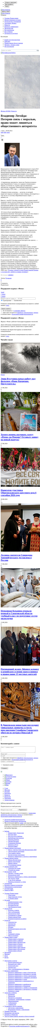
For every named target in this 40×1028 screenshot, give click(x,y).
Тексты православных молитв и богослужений (19, 1016)
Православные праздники (12, 848)
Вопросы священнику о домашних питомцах (22, 977)
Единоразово (7, 300)
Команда (7, 795)
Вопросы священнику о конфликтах (19, 984)
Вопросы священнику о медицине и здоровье (22, 989)
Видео (6, 957)
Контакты (7, 793)
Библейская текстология (16, 838)
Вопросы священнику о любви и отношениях (22, 987)
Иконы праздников (14, 861)
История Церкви (13, 903)
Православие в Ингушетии (16, 947)
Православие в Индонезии (16, 949)
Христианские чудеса (15, 897)
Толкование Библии (14, 843)
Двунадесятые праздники (16, 851)
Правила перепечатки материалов (15, 821)
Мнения (7, 954)
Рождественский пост (15, 962)
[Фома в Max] (6, 785)
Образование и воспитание (13, 887)
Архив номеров (9, 800)
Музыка (10, 927)
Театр (10, 932)
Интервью (7, 952)
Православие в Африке (15, 940)
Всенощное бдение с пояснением (18, 1009)
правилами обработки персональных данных (18, 814)
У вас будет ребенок (14, 880)
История (7, 900)
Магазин (7, 790)
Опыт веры (11, 895)
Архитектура (12, 922)
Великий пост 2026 (14, 964)
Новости (7, 25)
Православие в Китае (15, 951)
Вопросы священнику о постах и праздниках (22, 856)
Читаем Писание (13, 841)
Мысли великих (13, 935)
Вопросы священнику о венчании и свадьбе (22, 974)
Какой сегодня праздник (12, 40)
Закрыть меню (5, 11)
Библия (6, 831)
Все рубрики (8, 32)
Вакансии (7, 796)
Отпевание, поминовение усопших (19, 999)
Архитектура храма (14, 868)
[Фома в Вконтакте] (8, 775)
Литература (12, 924)
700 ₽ (2, 292)
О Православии (13, 898)
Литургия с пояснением (15, 1008)
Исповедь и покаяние (15, 998)
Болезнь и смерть (13, 910)
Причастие (11, 996)
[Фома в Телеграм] (8, 778)
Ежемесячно (18, 300)
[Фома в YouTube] (7, 781)
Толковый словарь (14, 934)
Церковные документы (11, 1013)
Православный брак (14, 917)
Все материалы (9, 30)
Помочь (7, 9)
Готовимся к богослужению (13, 1006)
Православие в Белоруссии (16, 942)
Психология (8, 908)
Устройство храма (14, 870)
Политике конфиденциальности (19, 1026)
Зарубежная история (14, 907)
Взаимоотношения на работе (17, 919)
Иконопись (11, 925)
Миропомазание (13, 1001)
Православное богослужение (13, 43)
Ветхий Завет (12, 834)
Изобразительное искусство (17, 929)
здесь (7, 305)
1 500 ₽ (3, 294)
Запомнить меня (8, 765)
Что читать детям (13, 878)
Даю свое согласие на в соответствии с (19, 313)
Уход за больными (14, 912)
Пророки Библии (13, 839)
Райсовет (7, 41)
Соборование (12, 1003)
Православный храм (10, 866)
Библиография (12, 846)
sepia (8, 132)
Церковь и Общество (11, 1014)
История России (13, 905)
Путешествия (8, 888)
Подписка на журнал (11, 33)
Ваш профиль (9, 4)
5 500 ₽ (3, 296)
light (2, 132)
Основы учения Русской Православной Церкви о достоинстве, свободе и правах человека (19, 271)
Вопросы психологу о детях (17, 882)
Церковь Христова (10, 1011)
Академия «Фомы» (10, 23)
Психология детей (14, 875)
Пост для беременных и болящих (18, 969)
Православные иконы (11, 858)
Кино (10, 930)
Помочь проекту (6, 308)
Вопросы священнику (11, 26)
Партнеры (7, 798)
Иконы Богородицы (14, 860)
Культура (7, 920)
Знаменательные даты (15, 902)
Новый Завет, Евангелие (16, 833)
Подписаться (22, 809)
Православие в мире (10, 937)
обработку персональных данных (27, 312)
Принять (33, 1026)
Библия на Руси (13, 845)
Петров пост (12, 967)
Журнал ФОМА (6, 111)
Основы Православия (11, 18)
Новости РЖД (8, 890)
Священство (12, 1004)
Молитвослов (8, 28)
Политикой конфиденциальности (22, 314)
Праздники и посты (10, 960)
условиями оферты (19, 311)
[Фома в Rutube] (7, 783)
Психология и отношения (12, 21)
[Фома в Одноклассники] (10, 776)
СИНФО (10, 275)
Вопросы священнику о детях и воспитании (22, 877)
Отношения (8, 883)
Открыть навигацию (10, 2)
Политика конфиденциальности (14, 819)
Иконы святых (12, 863)
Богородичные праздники (16, 855)
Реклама (7, 791)
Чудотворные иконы (14, 865)
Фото (6, 956)
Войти (13, 52)
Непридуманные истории (12, 20)
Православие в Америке (16, 939)
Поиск (7, 6)
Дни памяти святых (14, 853)
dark (5, 132)
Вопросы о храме (13, 991)
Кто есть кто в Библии (15, 836)
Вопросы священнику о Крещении (19, 986)
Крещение (11, 994)
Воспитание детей (10, 871)
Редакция (8, 278)
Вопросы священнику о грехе (17, 979)
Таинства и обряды (10, 993)
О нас (6, 788)
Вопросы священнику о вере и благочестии (22, 972)
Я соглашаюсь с (14, 311)
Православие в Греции (15, 944)
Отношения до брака (14, 915)
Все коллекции (9, 46)
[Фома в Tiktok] (7, 780)
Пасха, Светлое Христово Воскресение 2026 (22, 850)
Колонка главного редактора (13, 885)
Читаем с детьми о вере (11, 45)
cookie (21, 823)
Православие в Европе (15, 945)
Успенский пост (13, 966)
